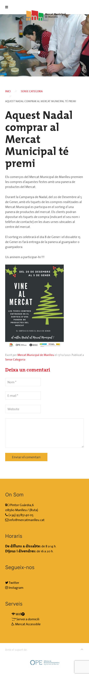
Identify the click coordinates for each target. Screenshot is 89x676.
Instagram (15, 587)
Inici (8, 91)
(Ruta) (33, 510)
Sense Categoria (32, 91)
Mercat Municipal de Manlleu (35, 355)
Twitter (13, 582)
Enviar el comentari (26, 457)
